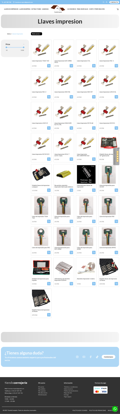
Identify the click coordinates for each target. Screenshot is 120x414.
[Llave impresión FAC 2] (41, 81)
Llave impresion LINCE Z (40, 123)
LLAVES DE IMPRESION (11, 9)
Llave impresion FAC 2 (39, 92)
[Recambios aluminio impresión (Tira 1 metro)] (86, 267)
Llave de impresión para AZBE (84, 248)
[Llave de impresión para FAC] (41, 236)
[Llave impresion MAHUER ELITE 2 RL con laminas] (63, 112)
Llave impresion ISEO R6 (62, 92)
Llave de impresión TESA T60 (40, 217)
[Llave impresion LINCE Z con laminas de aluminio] (41, 112)
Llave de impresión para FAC (41, 247)
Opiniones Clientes (115, 156)
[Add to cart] (49, 65)
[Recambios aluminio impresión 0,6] (63, 174)
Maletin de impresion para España (40, 279)
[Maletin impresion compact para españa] (41, 174)
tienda (9, 382)
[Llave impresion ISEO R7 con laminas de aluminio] (86, 81)
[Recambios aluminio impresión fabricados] (63, 267)
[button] (36, 34)
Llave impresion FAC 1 (106, 61)
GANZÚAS (45, 9)
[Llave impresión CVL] (86, 50)
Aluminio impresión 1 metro (86, 278)
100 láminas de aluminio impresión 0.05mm (62, 279)
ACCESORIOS (71, 9)
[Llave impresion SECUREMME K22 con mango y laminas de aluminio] (86, 143)
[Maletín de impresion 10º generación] (108, 143)
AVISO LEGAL (112, 410)
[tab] (11, 9)
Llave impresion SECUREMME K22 (83, 154)
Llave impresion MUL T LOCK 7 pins (61, 154)
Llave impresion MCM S (107, 123)
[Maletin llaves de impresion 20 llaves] (41, 299)
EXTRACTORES (36, 9)
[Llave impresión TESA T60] (41, 50)
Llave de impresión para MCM (62, 217)
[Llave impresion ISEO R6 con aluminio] (63, 81)
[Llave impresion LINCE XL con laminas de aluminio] (108, 81)
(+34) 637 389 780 (13, 391)
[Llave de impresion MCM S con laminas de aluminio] (108, 112)
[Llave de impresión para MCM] (63, 205)
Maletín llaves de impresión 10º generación (108, 154)
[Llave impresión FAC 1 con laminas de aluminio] (108, 50)
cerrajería (20, 382)
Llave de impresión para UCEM (107, 186)
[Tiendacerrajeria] (57, 9)
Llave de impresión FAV (106, 216)
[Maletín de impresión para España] (41, 267)
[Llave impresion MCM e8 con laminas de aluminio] (86, 112)
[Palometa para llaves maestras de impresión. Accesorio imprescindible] (86, 174)
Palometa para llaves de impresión (84, 186)
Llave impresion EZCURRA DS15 (63, 61)
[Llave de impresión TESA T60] (41, 205)
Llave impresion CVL (83, 61)
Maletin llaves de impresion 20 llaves (41, 310)
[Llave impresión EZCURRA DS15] (63, 50)
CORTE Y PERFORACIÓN (97, 9)
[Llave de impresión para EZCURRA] (63, 236)
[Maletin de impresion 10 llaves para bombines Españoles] (108, 267)
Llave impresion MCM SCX (40, 154)
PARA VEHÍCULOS (82, 9)
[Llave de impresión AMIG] (108, 236)
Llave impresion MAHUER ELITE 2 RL (62, 123)
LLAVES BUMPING (24, 9)
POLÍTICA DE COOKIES (80, 410)
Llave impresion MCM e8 (85, 123)
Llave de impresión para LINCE (84, 217)
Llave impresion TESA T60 (40, 61)
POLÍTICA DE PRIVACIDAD (97, 410)
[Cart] (118, 9)
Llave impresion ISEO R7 (85, 92)
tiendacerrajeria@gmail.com (14, 388)
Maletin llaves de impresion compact (41, 186)
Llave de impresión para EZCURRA (62, 248)
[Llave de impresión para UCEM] (108, 174)
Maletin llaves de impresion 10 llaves (108, 279)
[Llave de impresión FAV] (108, 205)
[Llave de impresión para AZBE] (86, 236)
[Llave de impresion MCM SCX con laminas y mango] (41, 143)
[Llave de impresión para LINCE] (86, 205)
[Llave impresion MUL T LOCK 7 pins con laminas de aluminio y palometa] (63, 143)
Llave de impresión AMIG (107, 247)
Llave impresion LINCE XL (107, 92)
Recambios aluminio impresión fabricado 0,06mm (63, 186)
